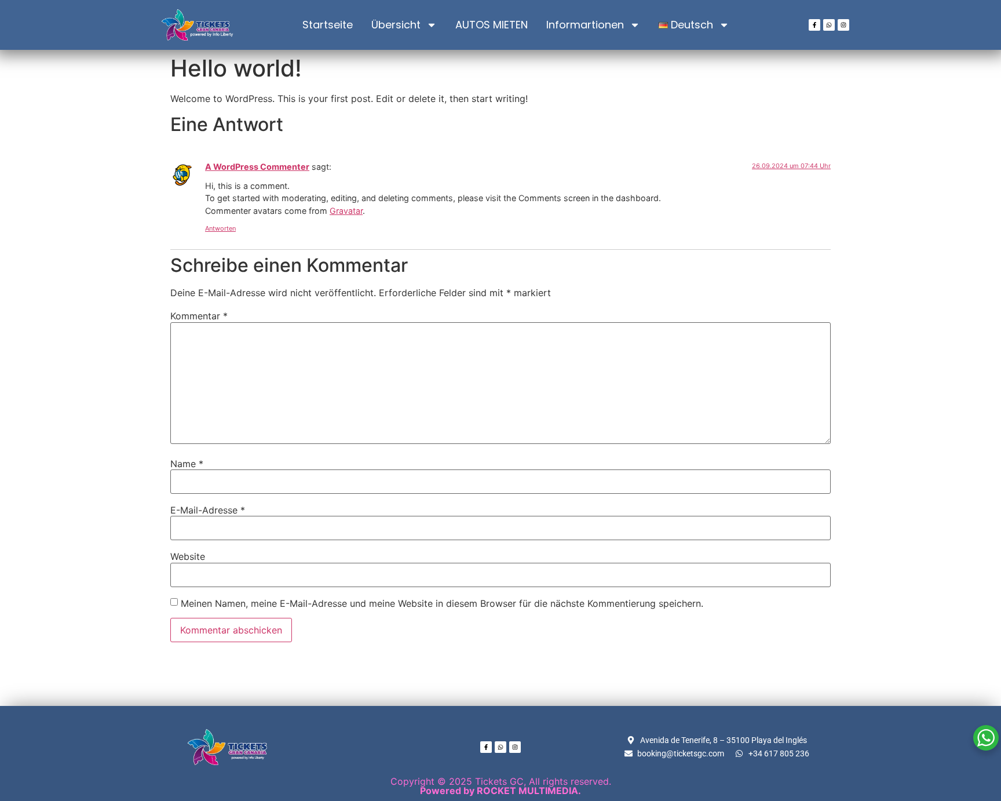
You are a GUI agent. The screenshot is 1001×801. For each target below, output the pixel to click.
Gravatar (346, 211)
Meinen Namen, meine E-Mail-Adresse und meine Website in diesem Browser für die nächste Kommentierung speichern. (442, 603)
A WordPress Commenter (257, 167)
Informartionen (585, 24)
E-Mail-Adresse (207, 510)
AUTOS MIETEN (491, 24)
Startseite (327, 24)
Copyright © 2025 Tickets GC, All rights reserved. (500, 785)
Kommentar (199, 316)
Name (186, 463)
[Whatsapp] (829, 25)
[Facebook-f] (814, 25)
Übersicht (396, 24)
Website (187, 556)
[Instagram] (843, 25)
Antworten (220, 228)
